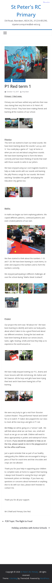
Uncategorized (18, 80)
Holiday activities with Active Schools (29, 527)
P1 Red (8, 80)
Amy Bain (25, 92)
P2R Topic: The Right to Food (18, 521)
